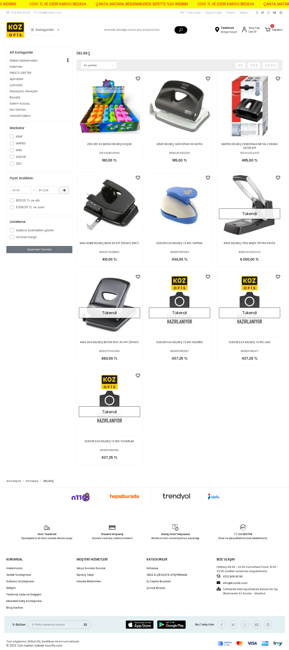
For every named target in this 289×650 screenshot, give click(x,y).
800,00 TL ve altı (28, 200)
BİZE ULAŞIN (226, 559)
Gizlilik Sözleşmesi (18, 575)
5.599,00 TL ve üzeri (30, 207)
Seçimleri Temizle (39, 249)
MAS (19, 150)
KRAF (19, 136)
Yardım (230, 12)
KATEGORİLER (157, 559)
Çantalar (16, 85)
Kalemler (16, 67)
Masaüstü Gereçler (24, 91)
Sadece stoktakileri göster (35, 230)
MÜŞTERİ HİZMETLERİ (92, 559)
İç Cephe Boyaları (159, 581)
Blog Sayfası (14, 608)
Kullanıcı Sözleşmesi (20, 581)
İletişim (244, 12)
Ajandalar (16, 79)
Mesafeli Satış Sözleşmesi (24, 601)
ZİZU (19, 163)
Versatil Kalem (20, 116)
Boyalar (15, 97)
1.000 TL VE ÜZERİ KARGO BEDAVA (58, 4)
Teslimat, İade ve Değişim (23, 594)
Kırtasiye (152, 568)
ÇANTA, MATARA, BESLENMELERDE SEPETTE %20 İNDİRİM (142, 4)
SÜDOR (21, 157)
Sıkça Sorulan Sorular (91, 568)
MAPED (21, 143)
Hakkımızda (14, 568)
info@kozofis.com (235, 583)
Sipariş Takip (213, 12)
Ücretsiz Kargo (26, 237)
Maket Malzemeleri (23, 60)
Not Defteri (18, 110)
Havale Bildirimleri (89, 581)
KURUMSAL (14, 559)
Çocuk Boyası (156, 588)
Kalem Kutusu (20, 103)
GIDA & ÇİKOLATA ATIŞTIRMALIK (167, 575)
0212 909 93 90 (232, 576)
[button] (273, 29)
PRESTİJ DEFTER (20, 73)
